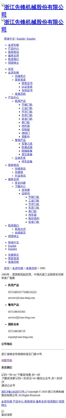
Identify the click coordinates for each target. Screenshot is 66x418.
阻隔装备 (27, 150)
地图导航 (6, 360)
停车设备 (27, 161)
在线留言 (20, 232)
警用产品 (20, 140)
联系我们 (13, 59)
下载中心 (20, 186)
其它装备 (27, 154)
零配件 (26, 136)
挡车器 (26, 125)
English (21, 38)
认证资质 (27, 86)
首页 (11, 69)
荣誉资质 (20, 79)
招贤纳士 (13, 62)
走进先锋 (13, 45)
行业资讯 (20, 175)
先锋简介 (20, 76)
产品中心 (13, 48)
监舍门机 (27, 118)
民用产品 (20, 101)
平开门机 (27, 111)
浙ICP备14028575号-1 (14, 391)
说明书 (26, 193)
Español (31, 38)
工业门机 (27, 108)
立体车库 (20, 157)
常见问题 (20, 182)
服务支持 (13, 55)
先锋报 (19, 172)
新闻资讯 (13, 52)
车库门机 (27, 115)
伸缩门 (26, 133)
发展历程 (20, 93)
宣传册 (26, 190)
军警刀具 (27, 143)
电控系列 (33, 218)
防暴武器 (27, 147)
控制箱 (26, 129)
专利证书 (27, 90)
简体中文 (9, 38)
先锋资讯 (20, 168)
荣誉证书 (27, 83)
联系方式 (20, 229)
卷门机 (26, 122)
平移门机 (27, 104)
